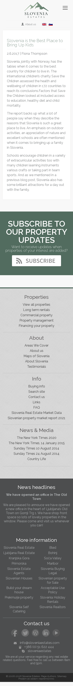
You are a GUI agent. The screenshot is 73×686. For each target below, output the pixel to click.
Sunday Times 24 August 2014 (36, 454)
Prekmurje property (19, 597)
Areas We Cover (36, 345)
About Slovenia (36, 361)
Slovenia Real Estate (19, 548)
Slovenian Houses (19, 578)
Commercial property (36, 315)
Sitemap (61, 676)
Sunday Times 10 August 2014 (36, 448)
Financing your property (36, 326)
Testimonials (36, 367)
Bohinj (52, 553)
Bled (52, 548)
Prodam (22, 678)
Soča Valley (52, 558)
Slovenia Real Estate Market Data (37, 413)
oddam (34, 678)
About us (30, 24)
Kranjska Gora (19, 558)
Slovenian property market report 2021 (36, 418)
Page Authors (48, 676)
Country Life (36, 459)
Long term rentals (36, 310)
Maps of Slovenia (36, 356)
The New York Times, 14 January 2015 (37, 443)
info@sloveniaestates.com (39, 643)
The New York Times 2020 (36, 438)
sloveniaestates (39, 651)
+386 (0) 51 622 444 (39, 647)
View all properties (36, 304)
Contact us (36, 397)
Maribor (52, 563)
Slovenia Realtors (53, 607)
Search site (36, 392)
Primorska (19, 563)
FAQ (36, 407)
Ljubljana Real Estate (19, 553)
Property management (36, 320)
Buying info (36, 386)
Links (36, 402)
